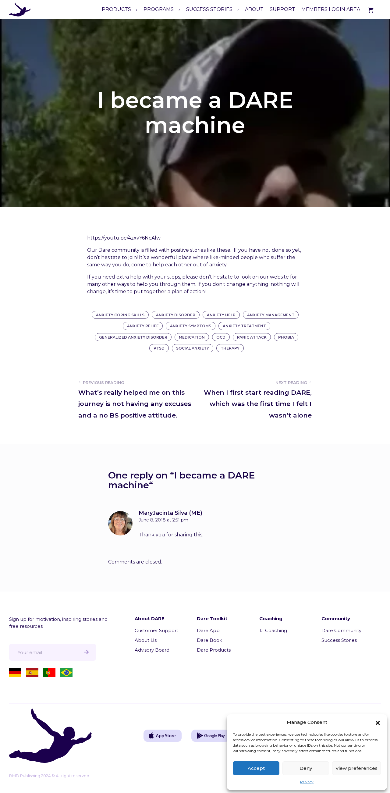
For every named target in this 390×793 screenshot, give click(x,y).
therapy (230, 348)
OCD (220, 337)
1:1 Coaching (273, 630)
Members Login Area (330, 9)
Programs (159, 9)
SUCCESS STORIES (209, 9)
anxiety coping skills (120, 315)
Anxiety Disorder (175, 315)
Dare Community (341, 630)
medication (192, 337)
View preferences (356, 768)
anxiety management (270, 315)
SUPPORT (282, 9)
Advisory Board (152, 650)
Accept (256, 768)
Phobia (286, 337)
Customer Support (156, 630)
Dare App (208, 630)
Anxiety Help (221, 315)
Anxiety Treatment (244, 326)
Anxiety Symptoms (190, 326)
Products (116, 9)
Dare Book (209, 640)
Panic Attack (252, 337)
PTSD (159, 348)
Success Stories (339, 640)
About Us (146, 640)
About (254, 9)
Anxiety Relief (142, 326)
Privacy (307, 782)
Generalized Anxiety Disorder (133, 337)
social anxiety (192, 348)
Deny (306, 768)
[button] (378, 722)
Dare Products (214, 650)
